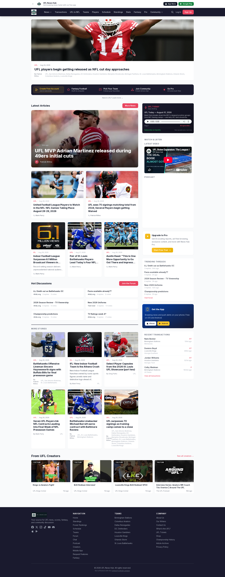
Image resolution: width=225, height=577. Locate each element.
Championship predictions (156, 291)
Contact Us (161, 525)
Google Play (187, 4)
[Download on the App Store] (32, 531)
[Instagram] (41, 527)
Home (75, 518)
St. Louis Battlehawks (123, 543)
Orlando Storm (121, 539)
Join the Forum (129, 283)
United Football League (121, 571)
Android (165, 323)
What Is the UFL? (163, 529)
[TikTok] (45, 527)
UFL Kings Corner (39, 491)
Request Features (80, 554)
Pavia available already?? (156, 272)
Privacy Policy (162, 547)
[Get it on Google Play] (36, 531)
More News (130, 105)
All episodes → (186, 126)
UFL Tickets (161, 532)
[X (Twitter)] (36, 527)
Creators (76, 547)
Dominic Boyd (150, 348)
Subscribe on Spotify (152, 130)
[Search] (172, 12)
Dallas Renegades (122, 525)
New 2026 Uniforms (153, 285)
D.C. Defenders (121, 529)
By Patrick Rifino (38, 75)
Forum (75, 536)
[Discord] (53, 527)
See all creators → (185, 456)
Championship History (165, 539)
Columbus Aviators (122, 521)
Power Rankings (80, 525)
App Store (172, 4)
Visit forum (148, 298)
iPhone (152, 323)
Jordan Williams (151, 358)
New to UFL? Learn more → (112, 98)
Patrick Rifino (95, 215)
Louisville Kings (121, 536)
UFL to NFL (75, 12)
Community (155, 12)
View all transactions (152, 376)
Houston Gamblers (122, 532)
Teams (86, 12)
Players (95, 12)
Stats (128, 12)
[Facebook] (32, 527)
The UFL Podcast (163, 491)
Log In (178, 12)
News (46, 12)
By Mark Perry (75, 384)
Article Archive (162, 543)
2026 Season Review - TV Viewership (161, 278)
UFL (36, 65)
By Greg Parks (111, 374)
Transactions (61, 12)
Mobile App (78, 550)
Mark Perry (40, 215)
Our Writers (161, 521)
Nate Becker (150, 339)
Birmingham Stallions (123, 518)
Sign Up (188, 12)
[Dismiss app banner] (32, 3)
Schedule (106, 12)
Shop (158, 536)
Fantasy (137, 12)
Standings (118, 12)
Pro (145, 12)
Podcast (76, 543)
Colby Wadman (151, 367)
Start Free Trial (161, 250)
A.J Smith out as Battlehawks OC (159, 266)
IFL (34, 252)
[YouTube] (49, 527)
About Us (160, 518)
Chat (75, 539)
